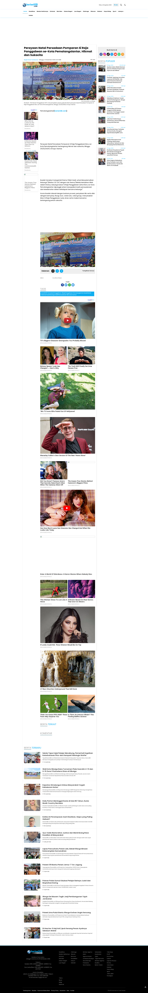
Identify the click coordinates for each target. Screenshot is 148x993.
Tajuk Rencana (99, 958)
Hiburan (93, 11)
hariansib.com (115, 990)
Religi (60, 982)
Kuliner (109, 958)
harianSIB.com (60, 111)
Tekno (61, 978)
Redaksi (34, 990)
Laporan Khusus (111, 961)
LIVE (116, 5)
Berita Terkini (99, 965)
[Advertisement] (74, 31)
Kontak (72, 990)
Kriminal (52, 11)
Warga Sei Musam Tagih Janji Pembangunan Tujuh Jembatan (64, 897)
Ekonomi (73, 956)
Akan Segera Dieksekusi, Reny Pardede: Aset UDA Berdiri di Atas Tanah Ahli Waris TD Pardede (115, 163)
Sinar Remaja (87, 961)
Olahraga (86, 11)
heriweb (123, 990)
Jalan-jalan (110, 973)
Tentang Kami (27, 990)
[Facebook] (101, 54)
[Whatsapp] (119, 54)
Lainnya (120, 11)
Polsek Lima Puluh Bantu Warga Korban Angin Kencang (66, 912)
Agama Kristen (87, 956)
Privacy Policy (55, 990)
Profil (108, 954)
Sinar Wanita (86, 965)
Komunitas (110, 956)
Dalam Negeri (68, 11)
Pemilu (109, 963)
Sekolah (73, 963)
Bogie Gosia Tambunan (31, 60)
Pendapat (110, 976)
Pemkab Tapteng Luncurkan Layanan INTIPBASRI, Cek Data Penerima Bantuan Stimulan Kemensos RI (116, 80)
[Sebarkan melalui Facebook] (62, 284)
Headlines (32, 11)
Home (25, 11)
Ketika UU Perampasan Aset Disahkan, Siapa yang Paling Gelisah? (67, 818)
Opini (96, 956)
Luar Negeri (77, 11)
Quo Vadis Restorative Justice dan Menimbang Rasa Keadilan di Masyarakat (65, 834)
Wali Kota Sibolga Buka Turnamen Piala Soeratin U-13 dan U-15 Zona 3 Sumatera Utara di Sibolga (67, 770)
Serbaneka (98, 952)
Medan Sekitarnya (42, 11)
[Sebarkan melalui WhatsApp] (69, 284)
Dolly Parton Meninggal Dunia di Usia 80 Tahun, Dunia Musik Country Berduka (65, 802)
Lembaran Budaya (88, 958)
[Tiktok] (108, 54)
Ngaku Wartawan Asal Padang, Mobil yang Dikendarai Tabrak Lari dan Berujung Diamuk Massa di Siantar (115, 143)
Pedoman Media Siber (43, 990)
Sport (114, 11)
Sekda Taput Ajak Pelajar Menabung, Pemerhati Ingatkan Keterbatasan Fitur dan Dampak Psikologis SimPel (67, 754)
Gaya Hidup (107, 11)
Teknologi (110, 952)
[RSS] (122, 54)
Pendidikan (74, 958)
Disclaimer (63, 990)
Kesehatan (98, 954)
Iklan (68, 990)
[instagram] (104, 54)
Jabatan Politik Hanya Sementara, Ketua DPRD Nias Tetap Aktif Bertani (116, 120)
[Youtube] (115, 54)
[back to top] (145, 987)
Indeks (31, 15)
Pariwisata (86, 963)
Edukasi (99, 11)
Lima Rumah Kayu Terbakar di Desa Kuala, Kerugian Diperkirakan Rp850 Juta (115, 130)
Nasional (61, 984)
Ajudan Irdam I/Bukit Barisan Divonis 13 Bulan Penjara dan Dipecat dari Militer (116, 68)
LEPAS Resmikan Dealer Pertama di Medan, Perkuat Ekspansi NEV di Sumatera (115, 89)
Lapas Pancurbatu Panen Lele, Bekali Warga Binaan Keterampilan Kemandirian (65, 850)
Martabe (59, 11)
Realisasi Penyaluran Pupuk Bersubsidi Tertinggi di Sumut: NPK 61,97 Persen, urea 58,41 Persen (115, 152)
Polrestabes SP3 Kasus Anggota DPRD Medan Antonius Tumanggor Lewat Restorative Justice (115, 111)
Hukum (73, 961)
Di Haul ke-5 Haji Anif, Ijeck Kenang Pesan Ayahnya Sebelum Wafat (64, 929)
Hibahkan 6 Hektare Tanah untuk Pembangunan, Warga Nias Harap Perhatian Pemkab (116, 100)
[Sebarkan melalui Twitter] (65, 284)
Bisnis (60, 980)
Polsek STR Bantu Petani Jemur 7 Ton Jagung (62, 864)
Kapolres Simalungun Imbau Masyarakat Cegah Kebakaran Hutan (63, 786)
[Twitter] (111, 54)
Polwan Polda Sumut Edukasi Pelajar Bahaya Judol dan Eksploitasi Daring (66, 881)
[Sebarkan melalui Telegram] (73, 284)
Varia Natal (110, 965)
